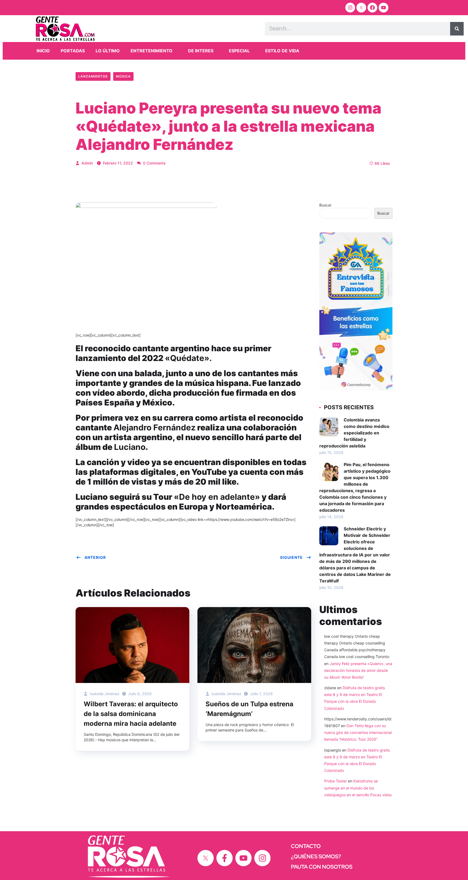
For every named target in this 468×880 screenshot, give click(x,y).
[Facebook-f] (224, 858)
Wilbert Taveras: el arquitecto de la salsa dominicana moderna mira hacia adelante (131, 713)
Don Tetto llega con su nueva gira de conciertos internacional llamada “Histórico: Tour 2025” (358, 732)
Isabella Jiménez (104, 693)
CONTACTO (306, 846)
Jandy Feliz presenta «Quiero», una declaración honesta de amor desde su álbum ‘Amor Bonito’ (358, 670)
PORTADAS (73, 50)
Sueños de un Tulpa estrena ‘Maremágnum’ (249, 709)
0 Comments (154, 163)
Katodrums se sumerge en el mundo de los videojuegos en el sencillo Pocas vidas (358, 788)
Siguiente (291, 557)
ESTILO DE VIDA (282, 50)
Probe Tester (335, 781)
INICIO (43, 50)
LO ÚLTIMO (108, 50)
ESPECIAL (239, 50)
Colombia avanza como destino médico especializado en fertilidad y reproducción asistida (354, 433)
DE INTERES (200, 50)
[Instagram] (350, 7)
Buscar (325, 205)
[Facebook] (372, 7)
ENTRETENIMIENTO (152, 50)
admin (86, 163)
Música (123, 76)
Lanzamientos (93, 76)
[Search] (457, 29)
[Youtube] (383, 7)
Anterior (95, 557)
